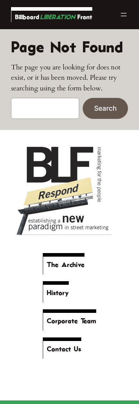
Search (105, 108)
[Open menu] (123, 14)
